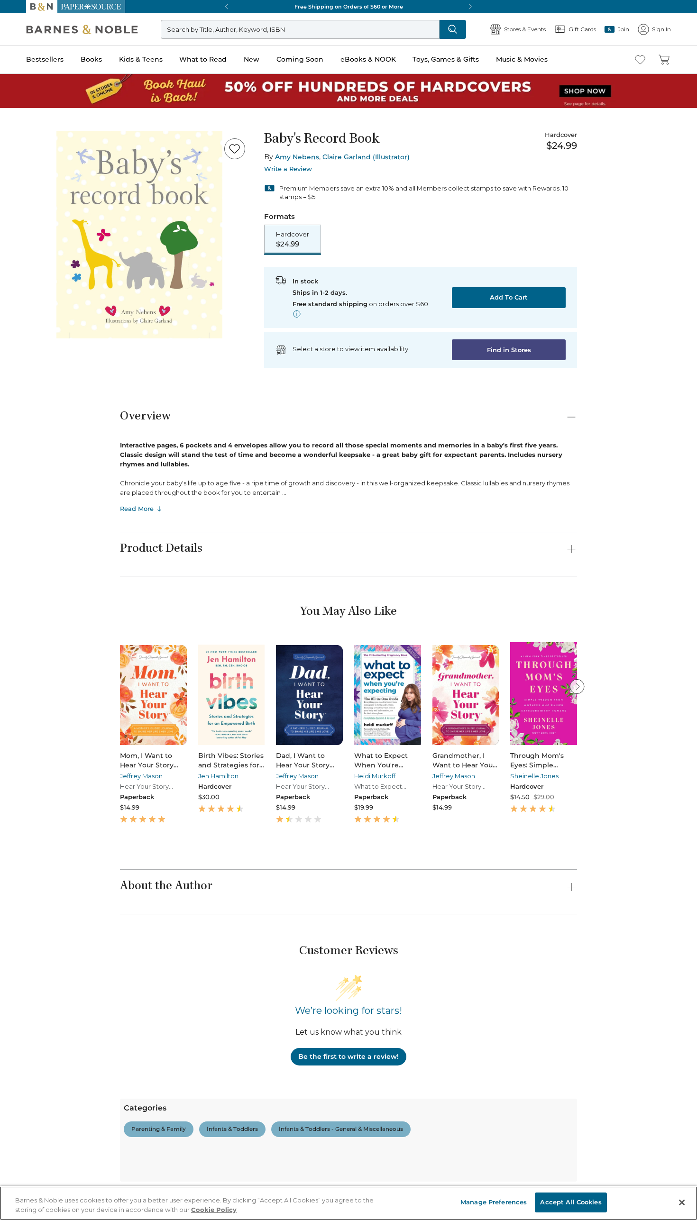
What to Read (203, 59)
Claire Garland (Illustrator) (366, 157)
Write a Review (288, 169)
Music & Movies (522, 59)
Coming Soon (299, 59)
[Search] (453, 29)
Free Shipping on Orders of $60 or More (348, 6)
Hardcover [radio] (292, 239)
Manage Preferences (493, 1202)
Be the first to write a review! (348, 1056)
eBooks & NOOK (368, 59)
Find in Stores (509, 350)
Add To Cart (509, 297)
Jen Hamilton (218, 776)
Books (91, 59)
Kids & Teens (141, 59)
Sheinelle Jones (534, 776)
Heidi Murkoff (374, 776)
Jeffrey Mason (141, 776)
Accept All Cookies (570, 1202)
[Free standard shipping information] (297, 314)
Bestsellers (45, 59)
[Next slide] (577, 686)
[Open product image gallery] (139, 234)
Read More (137, 508)
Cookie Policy (214, 1209)
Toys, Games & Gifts (446, 59)
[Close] (681, 1202)
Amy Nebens (297, 157)
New (251, 59)
